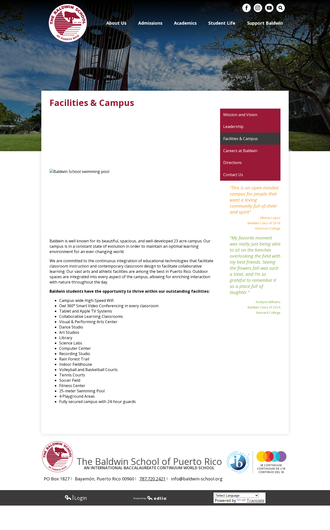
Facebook (246, 8)
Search (280, 8)
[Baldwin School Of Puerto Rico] (67, 23)
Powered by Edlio (150, 497)
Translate (255, 500)
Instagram (258, 8)
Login (76, 498)
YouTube (269, 8)
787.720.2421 (152, 479)
